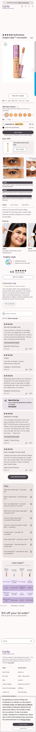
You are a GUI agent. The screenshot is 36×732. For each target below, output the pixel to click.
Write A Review (18, 277)
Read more (16, 433)
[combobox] (18, 318)
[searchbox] (19, 313)
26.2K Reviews (18, 35)
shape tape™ (3, 605)
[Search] (29, 7)
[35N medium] (20, 115)
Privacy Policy (9, 704)
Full (3, 119)
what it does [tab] (14, 205)
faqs (3, 680)
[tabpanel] (18, 212)
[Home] (8, 652)
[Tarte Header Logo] (8, 7)
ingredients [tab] (25, 205)
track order (5, 672)
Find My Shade (18, 96)
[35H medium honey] (16, 115)
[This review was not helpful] (30, 349)
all (3, 100)
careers (20, 680)
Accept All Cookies (23, 724)
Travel (9, 119)
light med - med (17, 100)
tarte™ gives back (24, 676)
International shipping (9, 696)
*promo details (7, 684)
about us (21, 672)
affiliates (20, 688)
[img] (3, 35)
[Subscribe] (31, 641)
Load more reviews (18, 477)
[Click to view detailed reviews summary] (9, 304)
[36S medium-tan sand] (25, 115)
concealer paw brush (21, 142)
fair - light (8, 100)
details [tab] (4, 205)
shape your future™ (24, 684)
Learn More (11, 662)
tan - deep (26, 100)
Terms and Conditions (25, 704)
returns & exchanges (9, 688)
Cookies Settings (23, 728)
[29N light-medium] (6, 115)
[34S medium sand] (11, 115)
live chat (5, 676)
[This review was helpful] (26, 349)
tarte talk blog (22, 692)
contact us (5, 692)
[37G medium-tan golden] (29, 115)
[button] (22, 7)
